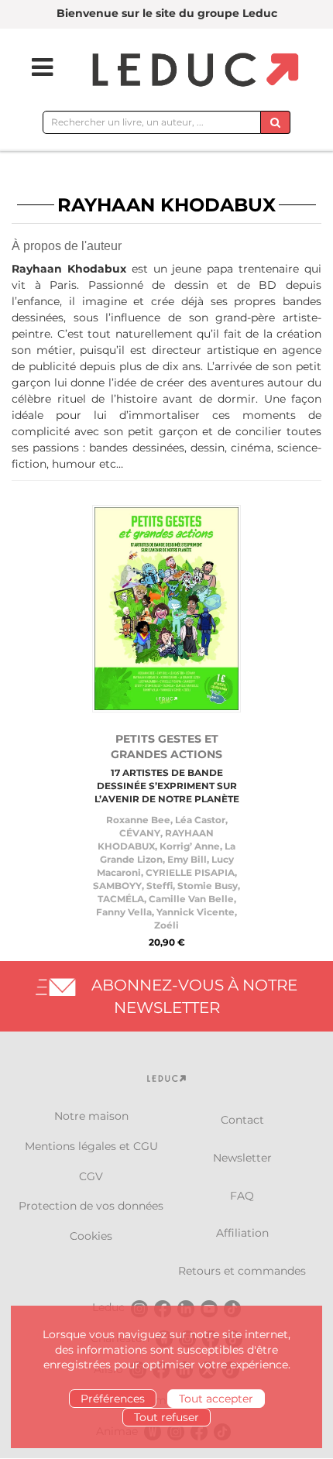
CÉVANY (139, 833)
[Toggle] (32, 67)
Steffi (159, 885)
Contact (242, 1120)
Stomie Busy (207, 885)
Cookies (91, 1236)
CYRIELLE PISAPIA (190, 872)
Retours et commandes (242, 1271)
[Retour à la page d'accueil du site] (193, 71)
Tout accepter (216, 1399)
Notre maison (91, 1116)
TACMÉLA (121, 899)
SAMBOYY (117, 885)
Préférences (113, 1399)
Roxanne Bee (138, 820)
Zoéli (166, 925)
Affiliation (242, 1233)
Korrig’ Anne (190, 846)
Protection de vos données (91, 1206)
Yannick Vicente (195, 912)
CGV (91, 1176)
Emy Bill (187, 859)
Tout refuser (166, 1417)
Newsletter (242, 1158)
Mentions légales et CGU (91, 1146)
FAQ (242, 1196)
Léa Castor (200, 820)
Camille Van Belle (191, 899)
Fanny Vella (124, 912)
